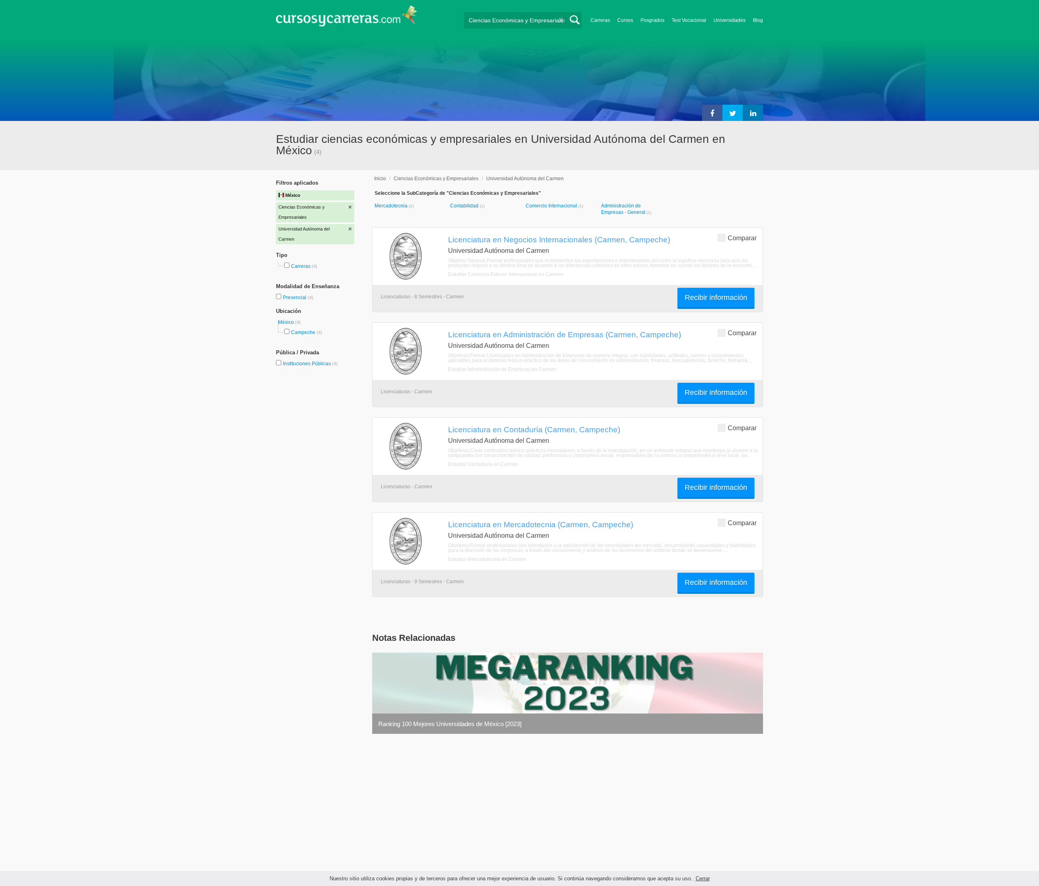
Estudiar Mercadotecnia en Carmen (487, 559)
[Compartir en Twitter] (732, 113)
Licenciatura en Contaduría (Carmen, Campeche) (534, 429)
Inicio (380, 178)
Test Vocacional (689, 20)
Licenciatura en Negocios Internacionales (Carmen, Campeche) (559, 239)
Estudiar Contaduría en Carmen (483, 464)
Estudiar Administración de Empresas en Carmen (502, 369)
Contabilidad (465, 206)
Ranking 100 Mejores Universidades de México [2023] (450, 723)
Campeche (303, 332)
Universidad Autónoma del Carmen (525, 178)
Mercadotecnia (392, 206)
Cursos (625, 20)
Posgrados (652, 20)
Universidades (730, 20)
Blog (758, 20)
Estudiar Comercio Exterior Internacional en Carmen (505, 274)
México (286, 322)
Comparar (742, 238)
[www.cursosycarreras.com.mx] (346, 18)
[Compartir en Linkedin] (753, 113)
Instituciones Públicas (310, 363)
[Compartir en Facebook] (712, 113)
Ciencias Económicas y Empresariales (436, 178)
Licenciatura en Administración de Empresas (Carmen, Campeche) (564, 334)
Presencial (295, 297)
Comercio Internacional (552, 206)
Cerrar (703, 878)
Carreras (600, 20)
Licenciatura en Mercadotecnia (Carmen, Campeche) (540, 524)
